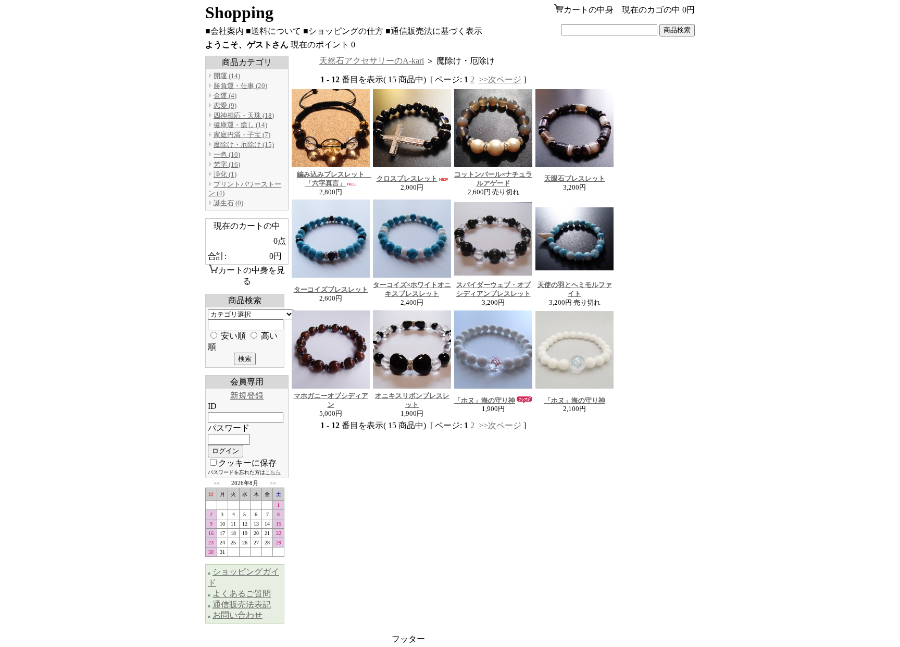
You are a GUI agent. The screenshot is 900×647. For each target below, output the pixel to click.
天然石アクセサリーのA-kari (371, 60)
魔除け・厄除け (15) (244, 144)
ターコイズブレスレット (331, 289)
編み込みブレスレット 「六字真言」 (334, 178)
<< (217, 483)
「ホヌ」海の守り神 (484, 400)
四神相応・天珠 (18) (244, 115)
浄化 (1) (225, 174)
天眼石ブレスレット (574, 178)
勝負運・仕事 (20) (240, 86)
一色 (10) (227, 154)
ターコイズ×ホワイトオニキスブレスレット (412, 289)
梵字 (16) (227, 164)
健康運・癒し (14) (240, 125)
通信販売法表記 (242, 604)
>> (273, 483)
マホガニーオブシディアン (331, 400)
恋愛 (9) (225, 105)
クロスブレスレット (407, 178)
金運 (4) (225, 95)
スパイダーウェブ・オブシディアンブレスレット (493, 289)
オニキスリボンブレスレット (412, 400)
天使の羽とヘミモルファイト (575, 289)
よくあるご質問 (242, 593)
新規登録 (247, 395)
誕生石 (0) (228, 203)
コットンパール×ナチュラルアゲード (493, 178)
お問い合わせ (237, 615)
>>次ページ (500, 79)
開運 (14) (227, 76)
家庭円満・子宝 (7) (242, 135)
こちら (273, 472)
